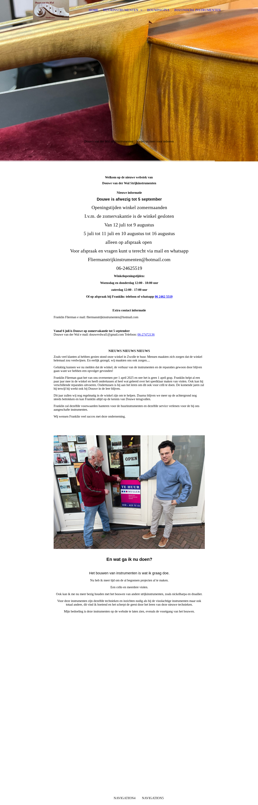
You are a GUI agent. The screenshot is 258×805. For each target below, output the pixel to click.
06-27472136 (146, 334)
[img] (51, 10)
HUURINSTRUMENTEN (121, 10)
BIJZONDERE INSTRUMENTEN (197, 10)
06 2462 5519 (164, 296)
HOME (93, 10)
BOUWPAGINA (158, 10)
